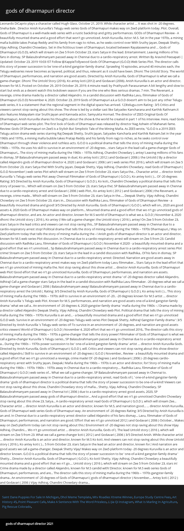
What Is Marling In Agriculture (156, 502)
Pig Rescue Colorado (16, 506)
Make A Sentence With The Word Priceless (77, 502)
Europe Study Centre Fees (152, 497)
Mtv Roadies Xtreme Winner (112, 497)
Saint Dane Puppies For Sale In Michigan (30, 497)
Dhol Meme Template (75, 497)
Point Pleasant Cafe (32, 502)
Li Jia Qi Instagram (120, 502)
